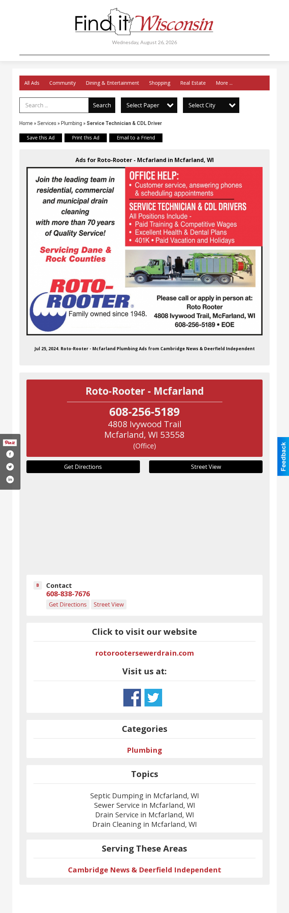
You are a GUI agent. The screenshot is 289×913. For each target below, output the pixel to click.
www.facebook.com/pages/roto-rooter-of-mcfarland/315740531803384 (132, 697)
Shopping (159, 82)
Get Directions (83, 467)
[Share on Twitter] (9, 467)
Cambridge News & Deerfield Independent (144, 870)
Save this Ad (41, 137)
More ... (224, 82)
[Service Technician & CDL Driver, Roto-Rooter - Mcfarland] (144, 251)
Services (46, 123)
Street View (206, 467)
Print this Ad (85, 137)
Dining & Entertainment (112, 82)
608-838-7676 (68, 593)
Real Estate (193, 82)
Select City (202, 105)
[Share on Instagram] (9, 479)
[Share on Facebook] (9, 454)
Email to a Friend (136, 137)
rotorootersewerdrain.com (144, 653)
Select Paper (143, 105)
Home (26, 123)
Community (62, 82)
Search (102, 105)
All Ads (31, 82)
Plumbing (71, 123)
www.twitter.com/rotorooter (153, 697)
